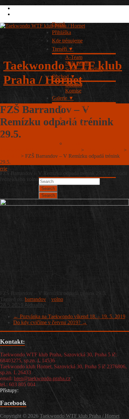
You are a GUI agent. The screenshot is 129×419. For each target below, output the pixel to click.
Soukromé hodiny (84, 69)
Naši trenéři (77, 63)
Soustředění (77, 106)
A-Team (73, 57)
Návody (80, 124)
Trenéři (59, 49)
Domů (58, 24)
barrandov (35, 299)
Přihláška (61, 32)
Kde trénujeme (67, 40)
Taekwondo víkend (85, 112)
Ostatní (79, 143)
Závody (73, 118)
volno (57, 299)
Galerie (59, 98)
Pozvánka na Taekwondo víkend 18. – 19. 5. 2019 (69, 316)
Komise (73, 90)
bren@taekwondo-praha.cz (42, 378)
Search (48, 188)
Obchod (60, 76)
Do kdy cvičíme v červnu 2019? (50, 322)
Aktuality (34, 305)
